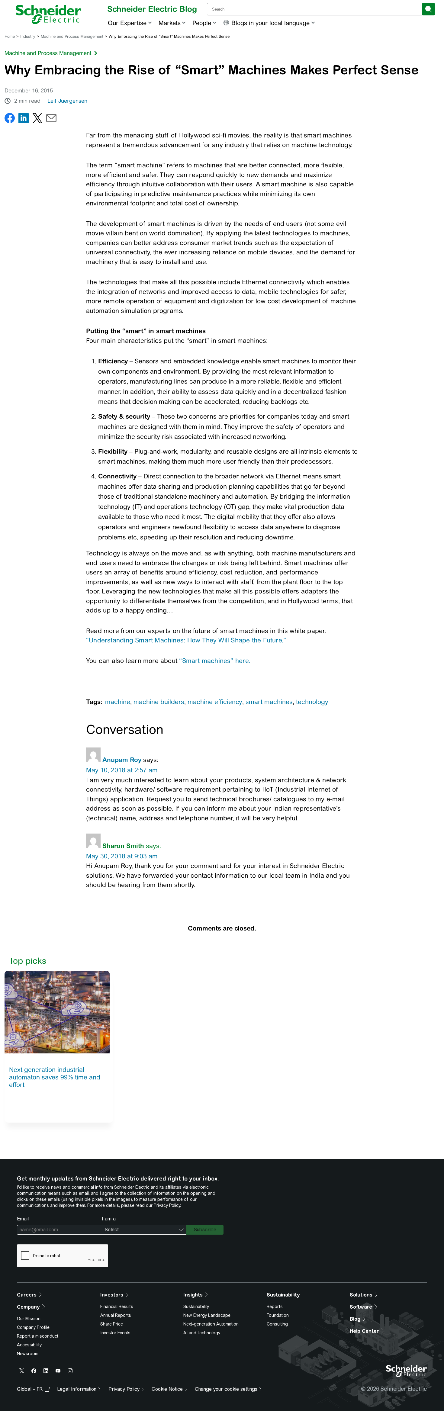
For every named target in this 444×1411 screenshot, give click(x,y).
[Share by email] (51, 119)
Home (10, 36)
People (201, 22)
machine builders (159, 702)
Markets (170, 22)
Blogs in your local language (270, 22)
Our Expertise (127, 22)
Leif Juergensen (67, 101)
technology (312, 702)
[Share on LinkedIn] (23, 119)
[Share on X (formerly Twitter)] (37, 119)
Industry (27, 36)
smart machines (269, 702)
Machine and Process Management (72, 36)
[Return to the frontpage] (48, 14)
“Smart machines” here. (214, 660)
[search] (428, 9)
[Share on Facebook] (10, 119)
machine (117, 702)
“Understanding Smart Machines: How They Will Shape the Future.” (186, 640)
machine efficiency (215, 702)
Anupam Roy (121, 759)
